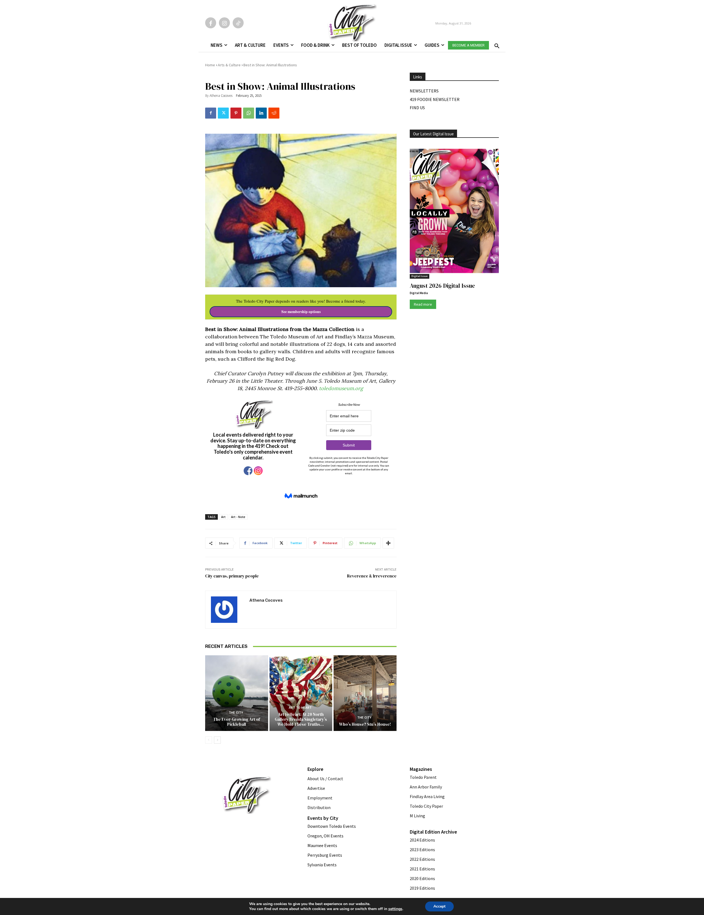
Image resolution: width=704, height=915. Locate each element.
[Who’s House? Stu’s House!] (365, 693)
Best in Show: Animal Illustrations (270, 64)
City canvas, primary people (232, 576)
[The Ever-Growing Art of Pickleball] (236, 693)
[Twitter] (223, 113)
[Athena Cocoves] (227, 609)
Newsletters (424, 91)
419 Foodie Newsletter (435, 99)
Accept (439, 906)
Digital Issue (419, 276)
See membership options (301, 311)
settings (395, 908)
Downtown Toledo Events (331, 826)
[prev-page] (208, 740)
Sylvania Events (322, 864)
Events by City (322, 818)
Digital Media (419, 293)
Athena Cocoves (221, 95)
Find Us (417, 107)
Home (210, 64)
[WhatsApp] (248, 113)
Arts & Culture (229, 64)
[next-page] (217, 740)
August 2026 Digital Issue (442, 286)
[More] (388, 543)
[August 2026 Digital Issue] (454, 212)
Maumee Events (322, 845)
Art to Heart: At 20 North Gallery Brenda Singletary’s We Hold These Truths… (301, 719)
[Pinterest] (235, 113)
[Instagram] (224, 22)
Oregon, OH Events (325, 836)
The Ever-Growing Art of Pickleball (236, 721)
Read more (423, 304)
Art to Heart (300, 707)
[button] (495, 44)
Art (223, 517)
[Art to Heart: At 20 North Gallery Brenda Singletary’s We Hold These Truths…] (301, 693)
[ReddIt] (273, 113)
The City (236, 712)
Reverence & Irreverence (372, 576)
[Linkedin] (261, 113)
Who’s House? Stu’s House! (365, 724)
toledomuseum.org (341, 388)
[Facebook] (210, 22)
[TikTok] (238, 22)
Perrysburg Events (324, 855)
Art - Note (238, 517)
